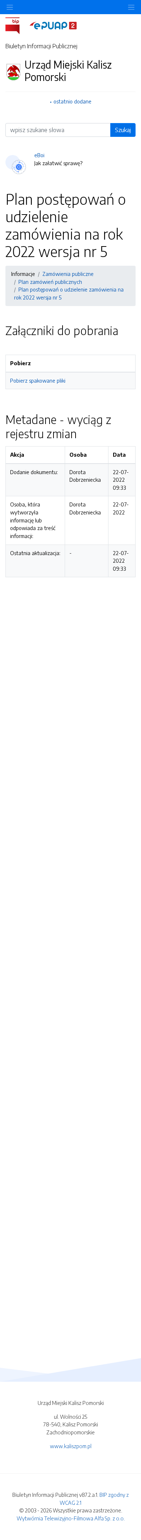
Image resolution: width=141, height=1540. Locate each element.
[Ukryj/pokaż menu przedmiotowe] (10, 7)
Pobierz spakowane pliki (37, 380)
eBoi (39, 155)
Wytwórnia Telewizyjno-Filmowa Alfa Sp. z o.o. (71, 1518)
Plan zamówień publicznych (50, 281)
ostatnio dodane (72, 101)
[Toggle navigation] (131, 7)
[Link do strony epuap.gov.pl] (53, 25)
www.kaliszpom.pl (70, 1446)
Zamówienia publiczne (68, 273)
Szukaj (123, 130)
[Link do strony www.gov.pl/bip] (16, 25)
